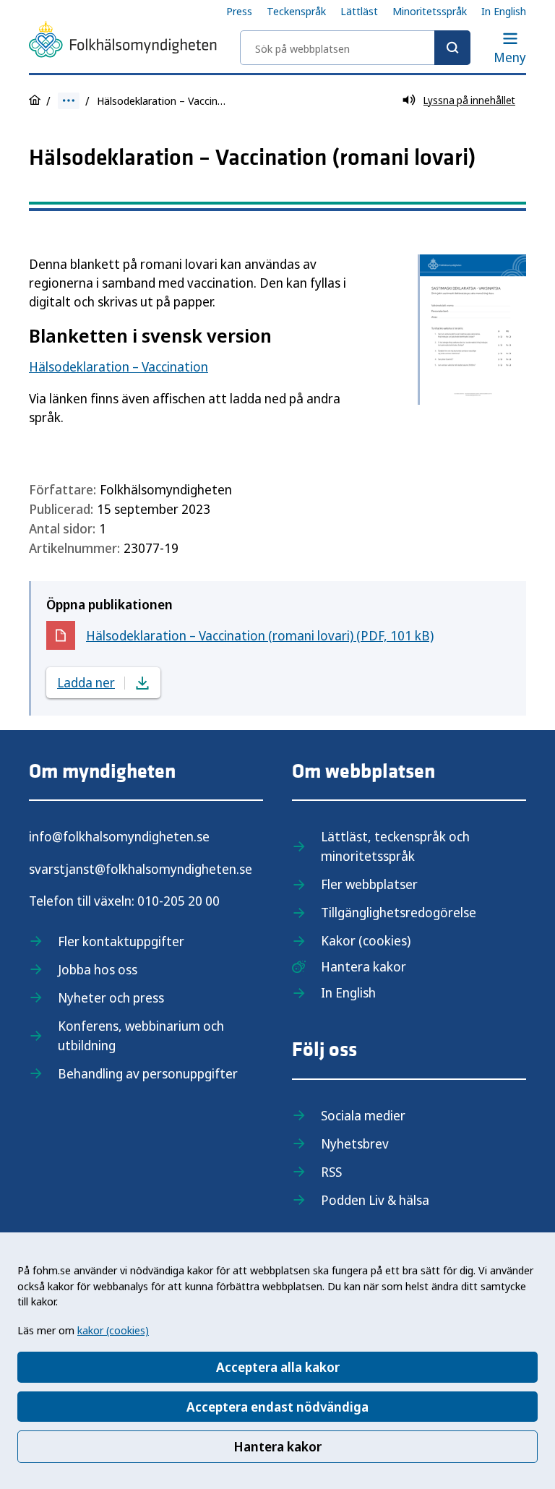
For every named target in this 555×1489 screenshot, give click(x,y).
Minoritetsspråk (429, 11)
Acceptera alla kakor (278, 1367)
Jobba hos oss (97, 969)
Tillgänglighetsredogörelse (398, 912)
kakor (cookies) (113, 1330)
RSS (331, 1171)
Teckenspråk (296, 11)
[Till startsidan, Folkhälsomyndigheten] (123, 42)
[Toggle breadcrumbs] (68, 101)
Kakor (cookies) (365, 940)
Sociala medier (363, 1115)
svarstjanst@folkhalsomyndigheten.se (140, 868)
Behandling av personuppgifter (148, 1073)
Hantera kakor (277, 1446)
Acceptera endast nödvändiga (277, 1406)
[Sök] (452, 47)
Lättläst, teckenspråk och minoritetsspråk (395, 846)
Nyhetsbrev (355, 1143)
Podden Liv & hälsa (375, 1200)
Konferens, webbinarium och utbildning (141, 1035)
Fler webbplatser (369, 884)
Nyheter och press (111, 997)
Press (239, 11)
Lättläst (359, 11)
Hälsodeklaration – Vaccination (118, 366)
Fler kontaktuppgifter (121, 941)
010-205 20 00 (178, 900)
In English (503, 11)
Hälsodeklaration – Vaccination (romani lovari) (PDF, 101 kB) (260, 638)
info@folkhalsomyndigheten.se (119, 836)
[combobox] (355, 47)
